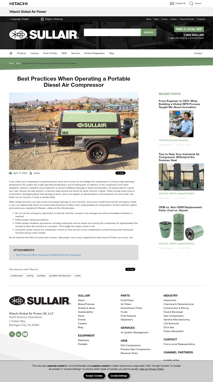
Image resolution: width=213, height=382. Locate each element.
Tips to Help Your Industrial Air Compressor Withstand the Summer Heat (179, 157)
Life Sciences (171, 323)
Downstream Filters (131, 307)
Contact (198, 53)
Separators (127, 319)
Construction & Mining (176, 307)
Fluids (124, 311)
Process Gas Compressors (135, 349)
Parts (125, 295)
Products (21, 53)
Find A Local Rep (189, 29)
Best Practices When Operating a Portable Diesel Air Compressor (48, 254)
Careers (173, 19)
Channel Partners (187, 19)
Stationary (83, 340)
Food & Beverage (173, 311)
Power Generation (174, 331)
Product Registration (95, 53)
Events (164, 19)
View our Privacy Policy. (152, 369)
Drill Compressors (131, 345)
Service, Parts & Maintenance (176, 193)
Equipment (86, 335)
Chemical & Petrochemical (179, 303)
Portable (82, 343)
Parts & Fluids (50, 53)
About (148, 19)
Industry (35, 53)
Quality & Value (86, 307)
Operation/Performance (174, 140)
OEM (64, 53)
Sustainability (85, 311)
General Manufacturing (176, 319)
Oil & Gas (169, 327)
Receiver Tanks (129, 353)
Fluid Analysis (128, 315)
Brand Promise (86, 303)
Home (11, 63)
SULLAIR (84, 295)
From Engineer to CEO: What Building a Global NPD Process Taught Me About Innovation (179, 104)
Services (75, 53)
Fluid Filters (127, 300)
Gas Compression (174, 315)
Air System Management (134, 332)
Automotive (170, 300)
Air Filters (126, 303)
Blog (111, 53)
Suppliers (201, 19)
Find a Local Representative (179, 343)
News (156, 19)
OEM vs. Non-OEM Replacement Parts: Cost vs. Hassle (180, 208)
